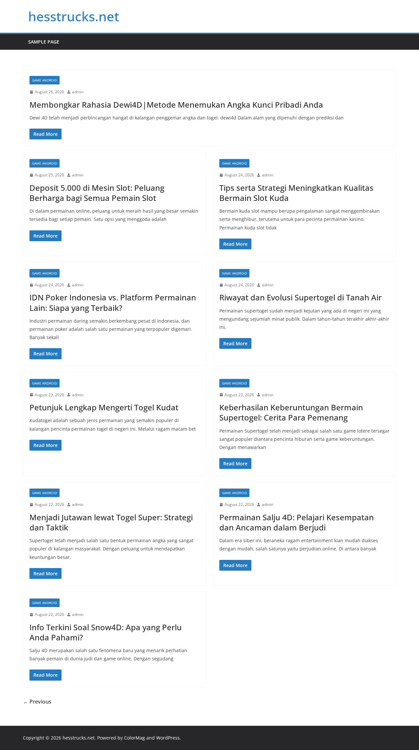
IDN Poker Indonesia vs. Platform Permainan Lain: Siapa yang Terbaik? (112, 302)
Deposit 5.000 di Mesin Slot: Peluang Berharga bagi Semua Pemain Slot (96, 192)
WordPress (168, 738)
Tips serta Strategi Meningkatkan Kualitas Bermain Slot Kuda (296, 192)
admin (77, 92)
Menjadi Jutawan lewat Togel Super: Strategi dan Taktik (111, 522)
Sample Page (43, 42)
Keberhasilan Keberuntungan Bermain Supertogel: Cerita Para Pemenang (291, 412)
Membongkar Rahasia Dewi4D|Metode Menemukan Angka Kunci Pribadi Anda (176, 104)
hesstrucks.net (73, 16)
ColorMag (134, 738)
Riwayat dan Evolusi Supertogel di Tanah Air (300, 297)
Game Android (44, 80)
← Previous (37, 701)
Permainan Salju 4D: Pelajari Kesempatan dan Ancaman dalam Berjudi (296, 522)
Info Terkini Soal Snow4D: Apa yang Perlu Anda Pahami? (105, 632)
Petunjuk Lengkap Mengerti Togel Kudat (103, 407)
